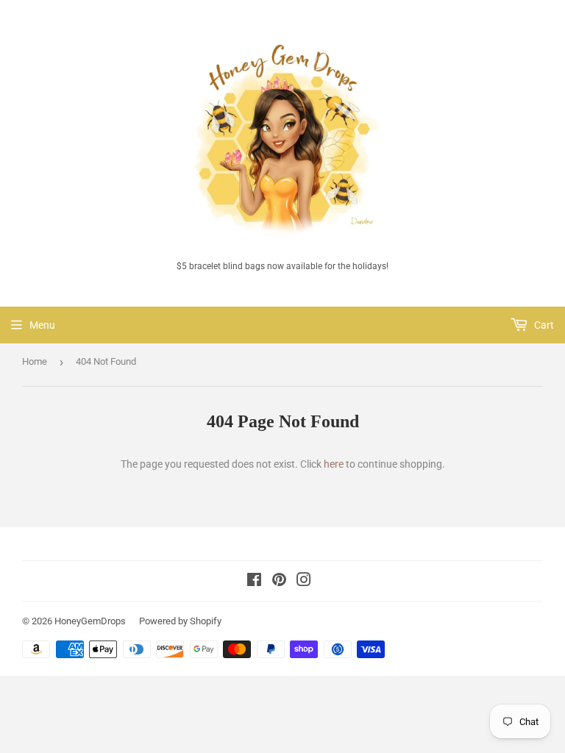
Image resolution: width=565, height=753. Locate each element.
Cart (543, 325)
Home (34, 361)
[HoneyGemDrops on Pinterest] (279, 582)
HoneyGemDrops (90, 621)
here (334, 464)
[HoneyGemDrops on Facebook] (254, 582)
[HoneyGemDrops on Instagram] (303, 582)
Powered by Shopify (180, 621)
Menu (42, 325)
